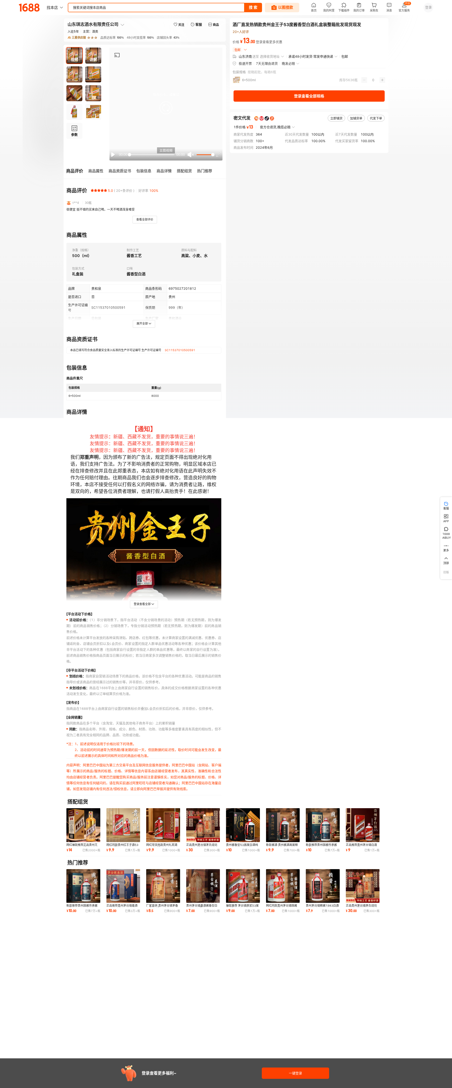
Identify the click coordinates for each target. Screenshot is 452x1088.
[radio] (92, 190)
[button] (166, 108)
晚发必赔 (288, 63)
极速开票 (245, 63)
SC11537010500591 (180, 350)
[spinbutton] (373, 80)
